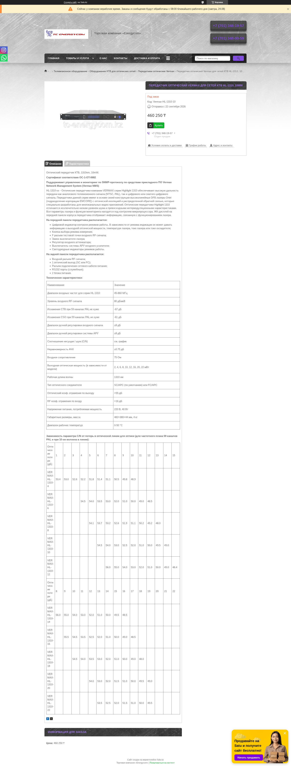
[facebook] (47, 719)
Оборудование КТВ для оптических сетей (113, 71)
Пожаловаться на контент (162, 763)
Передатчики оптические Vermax (156, 71)
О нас (103, 58)
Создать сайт (70, 2)
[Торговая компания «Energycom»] (66, 33)
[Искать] (238, 58)
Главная (53, 58)
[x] (51, 719)
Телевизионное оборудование (70, 71)
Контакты (120, 58)
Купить (159, 125)
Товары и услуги (77, 58)
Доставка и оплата (147, 58)
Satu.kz (160, 760)
